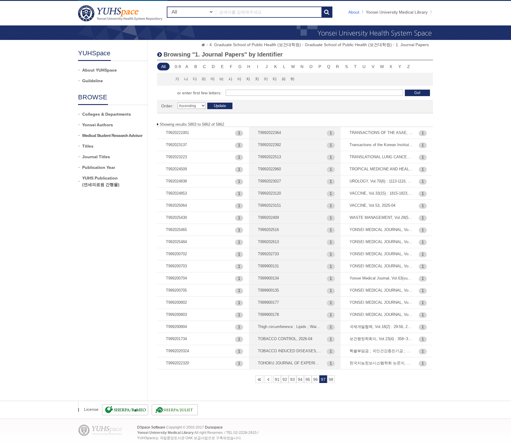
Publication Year (98, 167)
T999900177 (268, 302)
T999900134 (268, 278)
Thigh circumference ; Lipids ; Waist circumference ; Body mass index (289, 326)
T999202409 (268, 217)
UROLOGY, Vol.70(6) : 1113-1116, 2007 (381, 181)
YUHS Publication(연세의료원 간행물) (100, 181)
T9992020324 (177, 351)
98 (331, 379)
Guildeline (92, 80)
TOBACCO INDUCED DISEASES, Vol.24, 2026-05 (289, 351)
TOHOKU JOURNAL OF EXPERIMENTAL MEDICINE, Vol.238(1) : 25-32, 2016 (289, 363)
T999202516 (268, 229)
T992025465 (176, 229)
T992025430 (176, 217)
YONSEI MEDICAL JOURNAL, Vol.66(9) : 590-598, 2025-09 (381, 314)
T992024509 (176, 169)
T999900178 (268, 314)
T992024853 (176, 193)
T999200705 (176, 290)
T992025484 (176, 242)
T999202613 (268, 242)
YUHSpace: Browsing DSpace (121, 13)
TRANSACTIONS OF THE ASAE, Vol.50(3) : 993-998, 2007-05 (381, 132)
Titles (87, 146)
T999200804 (176, 326)
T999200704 (176, 278)
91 (277, 379)
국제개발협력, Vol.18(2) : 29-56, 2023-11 (381, 326)
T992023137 (176, 145)
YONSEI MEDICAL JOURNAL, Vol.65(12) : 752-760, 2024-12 (381, 302)
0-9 (178, 66)
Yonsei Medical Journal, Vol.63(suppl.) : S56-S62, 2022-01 (381, 278)
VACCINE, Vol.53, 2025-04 (372, 205)
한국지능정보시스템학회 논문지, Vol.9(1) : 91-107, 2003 (381, 363)
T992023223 (176, 157)
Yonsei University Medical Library (397, 12)
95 (307, 379)
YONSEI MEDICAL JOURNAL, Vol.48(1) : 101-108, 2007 (381, 229)
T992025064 (176, 205)
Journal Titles (96, 156)
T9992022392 (269, 145)
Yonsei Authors (97, 124)
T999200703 (176, 266)
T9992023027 (269, 181)
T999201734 (176, 339)
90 (268, 379)
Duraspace (214, 427)
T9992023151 (269, 205)
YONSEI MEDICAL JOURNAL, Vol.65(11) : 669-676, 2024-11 (381, 290)
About (353, 12)
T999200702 (176, 254)
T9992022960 (269, 169)
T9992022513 (269, 157)
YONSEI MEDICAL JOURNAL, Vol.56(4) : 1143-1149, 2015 (381, 254)
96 (315, 379)
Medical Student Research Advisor (112, 135)
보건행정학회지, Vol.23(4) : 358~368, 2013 (381, 339)
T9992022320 (177, 363)
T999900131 (268, 266)
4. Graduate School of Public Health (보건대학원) (255, 44)
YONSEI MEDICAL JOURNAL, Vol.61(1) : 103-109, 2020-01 (381, 266)
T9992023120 (269, 193)
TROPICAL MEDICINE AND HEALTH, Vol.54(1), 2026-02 (381, 169)
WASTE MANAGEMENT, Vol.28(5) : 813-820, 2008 (381, 217)
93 (292, 379)
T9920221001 (177, 132)
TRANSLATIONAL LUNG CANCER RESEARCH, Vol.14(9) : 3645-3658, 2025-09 (381, 157)
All (163, 66)
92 (284, 379)
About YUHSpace (99, 70)
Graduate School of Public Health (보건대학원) (348, 44)
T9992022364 (269, 132)
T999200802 (176, 302)
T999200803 (176, 314)
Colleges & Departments (106, 114)
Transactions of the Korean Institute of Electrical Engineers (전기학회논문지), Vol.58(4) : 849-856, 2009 (381, 145)
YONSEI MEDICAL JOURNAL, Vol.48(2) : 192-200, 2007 (381, 242)
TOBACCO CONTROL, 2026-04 (285, 339)
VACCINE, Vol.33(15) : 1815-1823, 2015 (381, 193)
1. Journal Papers (412, 44)
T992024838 (176, 181)
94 (300, 379)
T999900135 (268, 290)
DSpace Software (151, 427)
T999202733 (268, 254)
